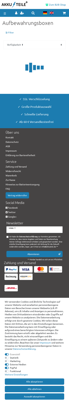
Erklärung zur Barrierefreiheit (20, 155)
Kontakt (10, 137)
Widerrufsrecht (13, 171)
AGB (8, 146)
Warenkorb (11, 175)
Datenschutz (12, 141)
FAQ (8, 188)
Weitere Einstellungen (16, 374)
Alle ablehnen (35, 388)
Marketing (15, 361)
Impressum (45, 342)
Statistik (14, 357)
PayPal (13, 367)
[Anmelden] (16, 13)
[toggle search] (33, 13)
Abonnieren (33, 254)
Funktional (15, 371)
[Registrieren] (22, 13)
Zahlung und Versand (16, 166)
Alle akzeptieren (34, 381)
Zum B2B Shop (57, 4)
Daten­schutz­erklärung (24, 348)
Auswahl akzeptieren (34, 396)
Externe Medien (18, 364)
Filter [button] (11, 32)
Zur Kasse (10, 179)
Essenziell (15, 354)
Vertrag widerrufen (17, 195)
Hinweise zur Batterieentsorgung (22, 184)
